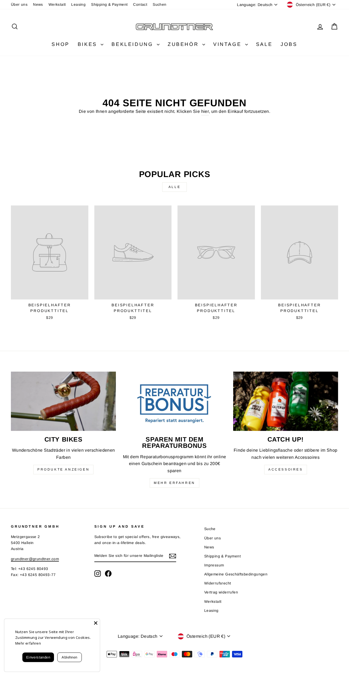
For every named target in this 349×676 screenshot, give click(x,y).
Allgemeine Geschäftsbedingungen (235, 574)
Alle (174, 187)
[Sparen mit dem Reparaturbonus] (174, 401)
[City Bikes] (63, 401)
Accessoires (285, 469)
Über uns (19, 4)
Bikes (89, 44)
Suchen (159, 4)
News (38, 4)
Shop (60, 44)
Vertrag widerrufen (221, 592)
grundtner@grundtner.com (35, 559)
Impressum (214, 565)
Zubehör (184, 44)
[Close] (95, 623)
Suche (210, 529)
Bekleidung (133, 44)
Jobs (289, 44)
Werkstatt (57, 4)
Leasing (78, 4)
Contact (140, 4)
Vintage (228, 44)
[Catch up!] (285, 401)
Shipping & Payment (109, 4)
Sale (264, 44)
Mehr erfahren (174, 483)
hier (205, 111)
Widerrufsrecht (217, 583)
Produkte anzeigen (63, 469)
